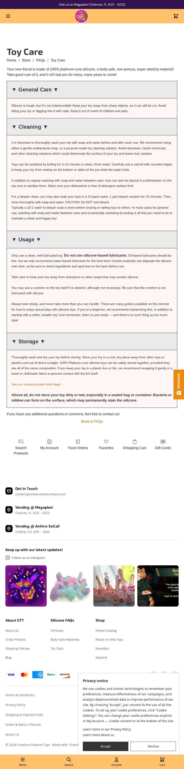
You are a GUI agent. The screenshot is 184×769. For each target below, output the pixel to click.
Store (26, 60)
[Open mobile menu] (8, 16)
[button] (105, 746)
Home (11, 60)
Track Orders (78, 448)
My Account (49, 448)
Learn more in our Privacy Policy (107, 729)
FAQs (40, 60)
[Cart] (175, 16)
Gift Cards (163, 448)
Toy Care (58, 60)
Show (178, 385)
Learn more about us (98, 735)
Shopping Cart (134, 448)
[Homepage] (92, 16)
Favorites (106, 448)
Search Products (21, 450)
